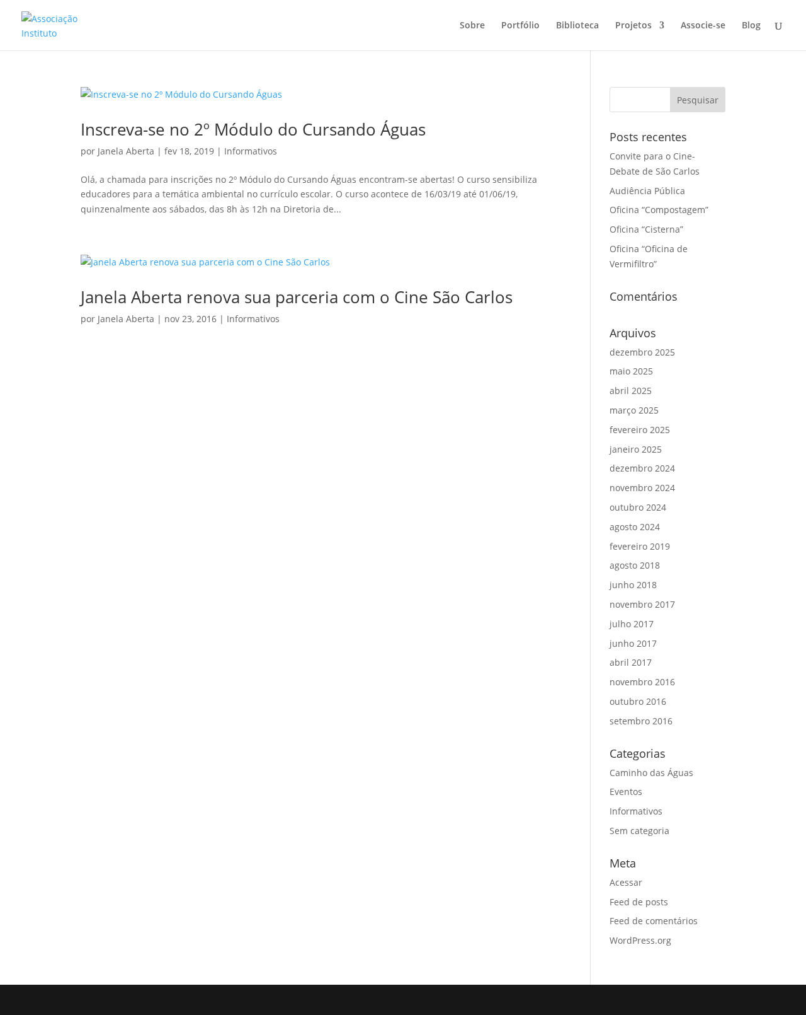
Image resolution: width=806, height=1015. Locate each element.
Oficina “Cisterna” (646, 229)
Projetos (633, 26)
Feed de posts (639, 902)
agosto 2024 (635, 527)
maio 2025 (631, 371)
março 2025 (634, 410)
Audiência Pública (647, 191)
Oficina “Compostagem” (659, 210)
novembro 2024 (642, 488)
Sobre (472, 26)
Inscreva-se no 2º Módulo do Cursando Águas (253, 129)
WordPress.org (640, 940)
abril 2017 (631, 662)
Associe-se (703, 26)
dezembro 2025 (642, 352)
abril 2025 (631, 391)
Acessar (626, 882)
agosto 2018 (635, 565)
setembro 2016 (641, 721)
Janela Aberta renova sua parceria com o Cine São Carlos (297, 297)
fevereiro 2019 (640, 546)
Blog (751, 26)
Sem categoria (639, 831)
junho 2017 (633, 643)
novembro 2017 (642, 604)
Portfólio (520, 26)
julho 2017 (632, 624)
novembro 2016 (642, 682)
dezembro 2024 (642, 468)
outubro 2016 (638, 701)
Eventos (626, 792)
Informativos (250, 151)
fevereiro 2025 (640, 430)
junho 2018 (633, 585)
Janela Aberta (126, 151)
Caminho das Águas (651, 773)
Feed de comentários (654, 921)
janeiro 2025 (636, 449)
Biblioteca (577, 26)
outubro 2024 (638, 507)
